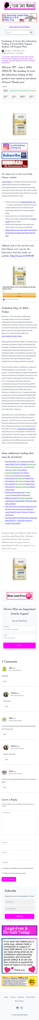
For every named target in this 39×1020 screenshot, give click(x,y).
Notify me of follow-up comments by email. (18, 868)
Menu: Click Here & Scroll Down (19, 27)
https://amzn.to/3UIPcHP (22, 256)
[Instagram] (21, 1008)
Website (5, 862)
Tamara (9, 51)
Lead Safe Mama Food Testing (18, 60)
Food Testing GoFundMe (9, 58)
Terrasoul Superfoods (25, 498)
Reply (4, 681)
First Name (6, 626)
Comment (7, 812)
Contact (13, 997)
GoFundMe (5, 60)
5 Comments (19, 53)
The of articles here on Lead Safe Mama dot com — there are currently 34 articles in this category (21, 520)
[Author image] (3, 51)
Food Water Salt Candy (25, 58)
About (6, 997)
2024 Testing (6, 56)
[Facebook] (17, 1008)
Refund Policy (19, 1001)
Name (5, 842)
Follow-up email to (11, 498)
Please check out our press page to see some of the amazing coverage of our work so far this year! (21, 232)
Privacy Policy (30, 997)
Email (5, 635)
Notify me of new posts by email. (15, 873)
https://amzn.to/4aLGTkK (26, 429)
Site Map (21, 997)
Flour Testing (15, 56)
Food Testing (29, 56)
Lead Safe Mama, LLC (28, 202)
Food (22, 56)
